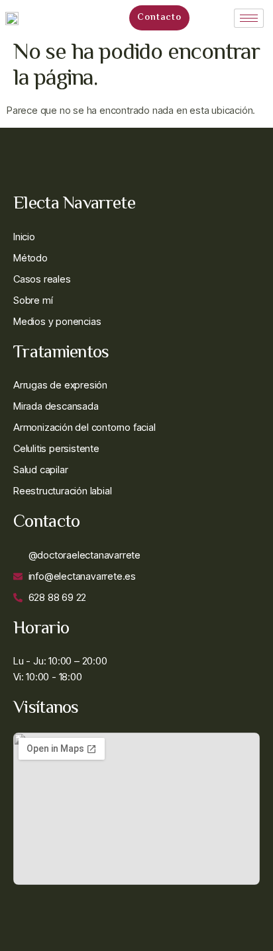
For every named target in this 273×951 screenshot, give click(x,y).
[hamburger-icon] (249, 18)
